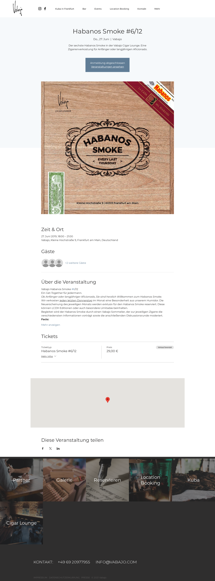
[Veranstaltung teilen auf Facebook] (42, 448)
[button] (102, 577)
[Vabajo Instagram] (40, 9)
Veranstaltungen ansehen (107, 66)
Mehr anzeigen (50, 324)
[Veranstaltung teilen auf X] (50, 448)
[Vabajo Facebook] (45, 9)
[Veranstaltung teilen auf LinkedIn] (58, 448)
